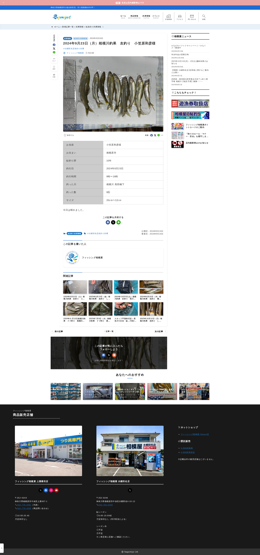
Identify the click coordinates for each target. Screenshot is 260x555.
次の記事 (161, 331)
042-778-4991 (24, 505)
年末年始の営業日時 (180, 55)
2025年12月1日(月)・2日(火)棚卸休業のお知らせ (189, 62)
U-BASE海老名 (188, 452)
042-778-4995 (24, 508)
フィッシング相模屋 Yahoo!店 (195, 434)
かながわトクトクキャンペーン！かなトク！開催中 (188, 47)
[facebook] (54, 45)
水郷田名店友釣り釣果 (74, 49)
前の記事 (57, 331)
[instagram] (114, 355)
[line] (54, 52)
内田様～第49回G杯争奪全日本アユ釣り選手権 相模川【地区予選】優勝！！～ (189, 80)
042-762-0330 (106, 505)
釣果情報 (67, 38)
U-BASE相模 (187, 448)
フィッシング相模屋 (75, 53)
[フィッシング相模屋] (62, 16)
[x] (54, 48)
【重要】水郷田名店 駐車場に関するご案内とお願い (190, 71)
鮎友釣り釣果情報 (80, 38)
